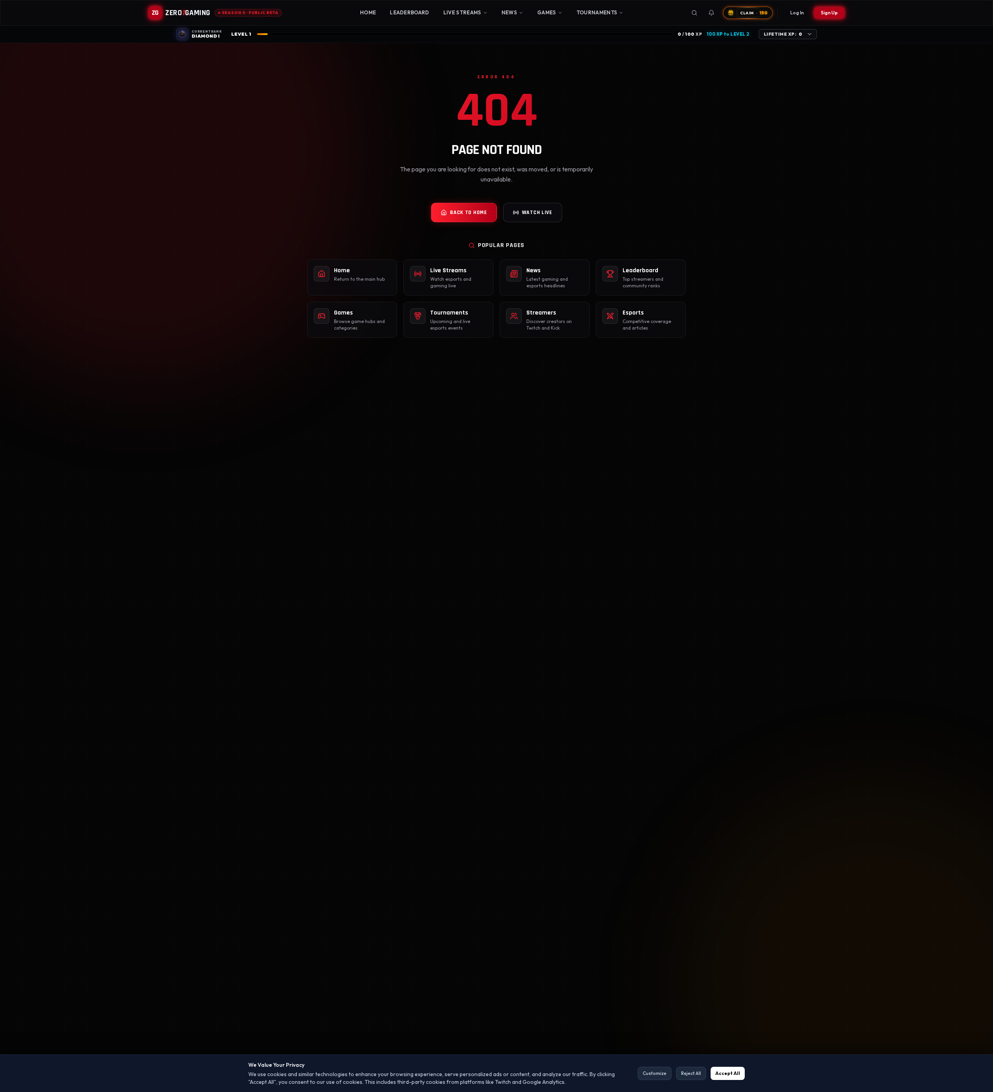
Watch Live (537, 212)
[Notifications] (711, 12)
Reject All (691, 1073)
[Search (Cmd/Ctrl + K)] (694, 12)
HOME (368, 12)
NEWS (509, 12)
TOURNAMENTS (597, 12)
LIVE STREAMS (462, 12)
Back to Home (468, 212)
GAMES (546, 12)
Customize (654, 1073)
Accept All (727, 1073)
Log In (797, 13)
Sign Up (829, 13)
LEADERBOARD (409, 12)
